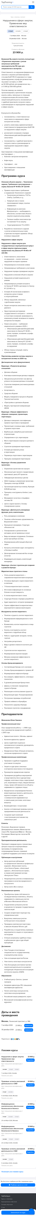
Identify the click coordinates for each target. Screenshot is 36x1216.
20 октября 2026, (9, 1120)
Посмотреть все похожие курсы (12, 1172)
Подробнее (30, 1060)
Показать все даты (7, 1075)
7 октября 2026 (15, 35)
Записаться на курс (18, 1212)
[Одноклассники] (15, 1038)
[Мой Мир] (17, 1038)
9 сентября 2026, (9, 1096)
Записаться (28, 1025)
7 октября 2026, (9, 1073)
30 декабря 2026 (14, 38)
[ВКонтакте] (12, 1038)
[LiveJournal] (19, 1038)
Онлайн (18, 31)
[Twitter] (13, 1038)
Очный (10, 31)
